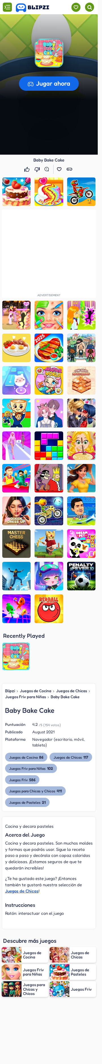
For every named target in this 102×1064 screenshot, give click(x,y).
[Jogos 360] (36, 7)
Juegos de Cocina (35, 690)
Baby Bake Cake (65, 696)
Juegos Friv (22, 779)
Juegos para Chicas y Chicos (35, 790)
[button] (49, 53)
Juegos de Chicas (71, 690)
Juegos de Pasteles (27, 802)
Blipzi (10, 690)
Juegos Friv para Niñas (25, 696)
